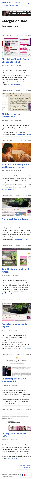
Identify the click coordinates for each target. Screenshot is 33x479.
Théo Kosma (18, 65)
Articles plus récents (25, 466)
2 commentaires (26, 140)
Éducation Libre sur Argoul (15, 219)
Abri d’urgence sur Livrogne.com (11, 115)
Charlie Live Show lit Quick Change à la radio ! (15, 60)
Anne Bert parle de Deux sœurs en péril (14, 380)
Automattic (11, 476)
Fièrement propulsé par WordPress (11, 474)
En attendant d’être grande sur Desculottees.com (15, 165)
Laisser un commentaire (23, 35)
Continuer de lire (14, 84)
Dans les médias (7, 35)
